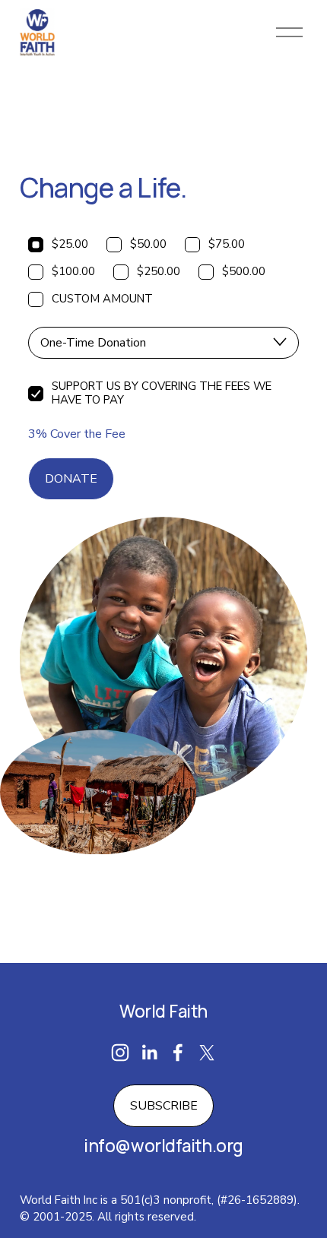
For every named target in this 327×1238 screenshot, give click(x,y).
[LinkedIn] (149, 1052)
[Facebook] (178, 1052)
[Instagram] (120, 1052)
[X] (207, 1052)
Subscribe (164, 1105)
